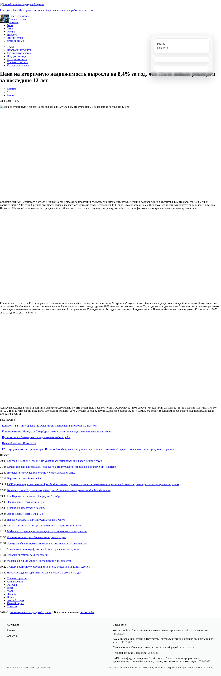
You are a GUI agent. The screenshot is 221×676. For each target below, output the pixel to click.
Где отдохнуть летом (19, 53)
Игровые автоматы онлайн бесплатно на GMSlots (36, 519)
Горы (10, 25)
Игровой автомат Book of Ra (19, 443)
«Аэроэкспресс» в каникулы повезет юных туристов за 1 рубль (44, 525)
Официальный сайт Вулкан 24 (25, 513)
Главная (11, 88)
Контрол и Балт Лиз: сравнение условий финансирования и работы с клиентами (47, 10)
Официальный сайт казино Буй (25, 502)
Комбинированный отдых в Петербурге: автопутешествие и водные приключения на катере (56, 431)
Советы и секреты (17, 62)
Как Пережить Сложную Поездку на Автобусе (34, 496)
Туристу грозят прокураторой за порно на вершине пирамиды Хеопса (48, 566)
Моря (10, 28)
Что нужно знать (17, 59)
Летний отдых (15, 40)
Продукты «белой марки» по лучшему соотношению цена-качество (47, 543)
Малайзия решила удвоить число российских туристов (39, 560)
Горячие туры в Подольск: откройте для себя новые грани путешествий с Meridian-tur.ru (58, 490)
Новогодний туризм (19, 49)
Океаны (11, 31)
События (12, 606)
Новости (12, 34)
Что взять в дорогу (18, 65)
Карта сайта (87, 612)
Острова (13, 22)
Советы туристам (19, 16)
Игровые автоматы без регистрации (28, 554)
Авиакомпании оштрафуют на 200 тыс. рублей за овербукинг (43, 549)
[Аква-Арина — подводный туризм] (22, 4)
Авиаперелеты (17, 19)
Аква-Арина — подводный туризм (30, 612)
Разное (11, 95)
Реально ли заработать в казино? (26, 507)
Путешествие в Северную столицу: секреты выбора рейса (36, 437)
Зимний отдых (15, 37)
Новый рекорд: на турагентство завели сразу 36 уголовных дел (44, 572)
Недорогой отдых (17, 56)
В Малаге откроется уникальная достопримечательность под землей (47, 531)
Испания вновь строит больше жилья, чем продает (36, 537)
